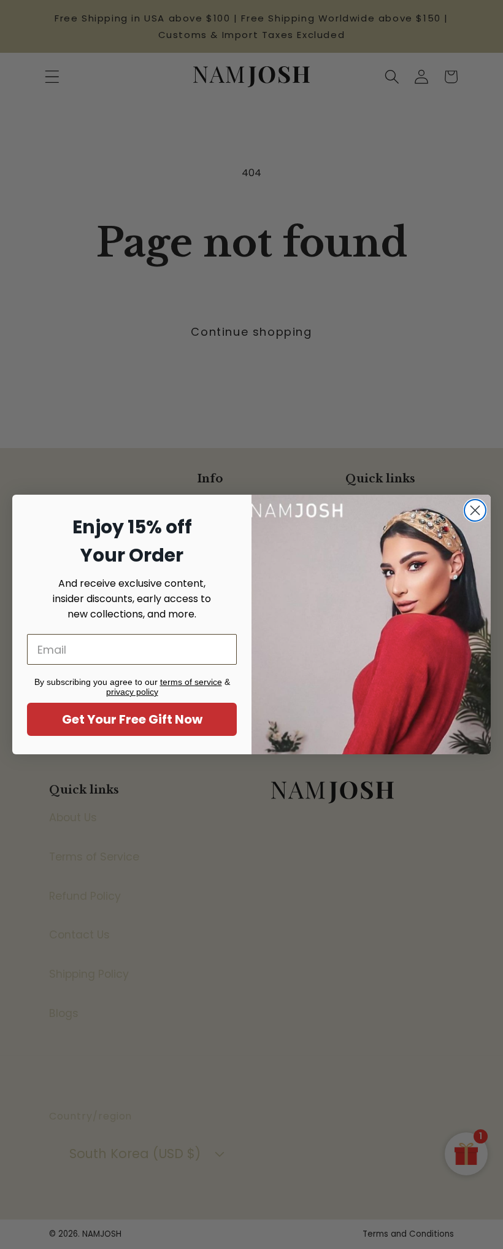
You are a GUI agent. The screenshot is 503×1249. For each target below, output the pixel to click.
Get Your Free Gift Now (132, 719)
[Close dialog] (475, 510)
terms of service (191, 682)
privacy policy (132, 692)
